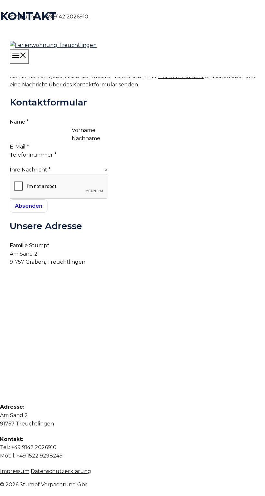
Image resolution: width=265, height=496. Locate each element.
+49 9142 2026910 (65, 17)
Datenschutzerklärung (61, 471)
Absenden (28, 206)
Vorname (83, 130)
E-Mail (19, 147)
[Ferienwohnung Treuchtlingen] (53, 45)
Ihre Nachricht (30, 170)
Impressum (14, 471)
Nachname (86, 138)
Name (19, 122)
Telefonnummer (33, 155)
